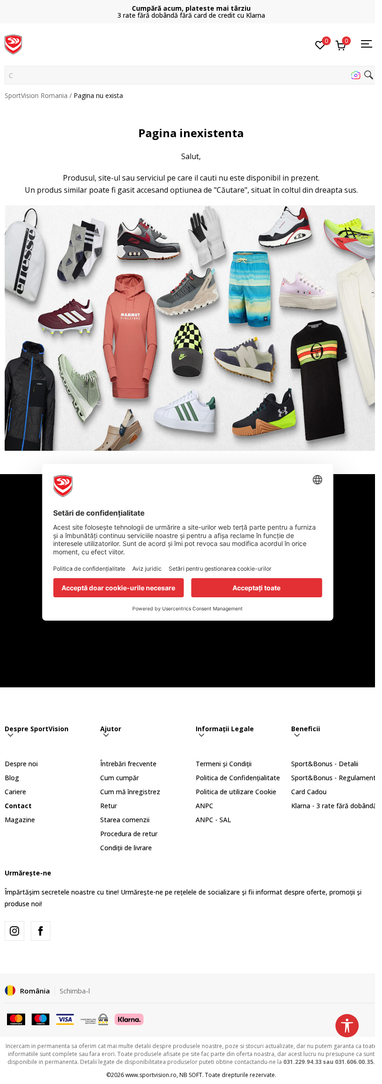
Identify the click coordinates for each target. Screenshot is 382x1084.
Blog (12, 777)
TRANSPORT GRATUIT (191, 8)
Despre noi (21, 763)
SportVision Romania (36, 95)
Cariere (15, 791)
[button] (191, 75)
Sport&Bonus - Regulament (333, 777)
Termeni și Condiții (224, 763)
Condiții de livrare (126, 847)
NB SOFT (190, 1075)
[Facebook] (40, 931)
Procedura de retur (128, 833)
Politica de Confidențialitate (238, 777)
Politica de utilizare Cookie (236, 791)
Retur (108, 805)
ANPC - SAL (213, 819)
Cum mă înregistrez (130, 791)
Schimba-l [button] (75, 990)
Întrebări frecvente (128, 763)
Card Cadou (309, 791)
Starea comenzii (125, 819)
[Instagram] (14, 931)
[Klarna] (129, 1019)
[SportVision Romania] (13, 43)
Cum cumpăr (119, 777)
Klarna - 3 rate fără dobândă (334, 805)
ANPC (204, 805)
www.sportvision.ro (151, 1075)
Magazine (20, 819)
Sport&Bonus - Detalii (324, 763)
